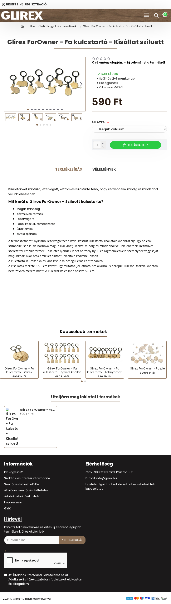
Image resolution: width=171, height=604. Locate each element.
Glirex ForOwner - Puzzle (147, 368)
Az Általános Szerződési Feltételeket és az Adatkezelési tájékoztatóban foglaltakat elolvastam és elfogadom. (45, 579)
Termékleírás (68, 169)
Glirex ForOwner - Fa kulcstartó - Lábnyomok (104, 370)
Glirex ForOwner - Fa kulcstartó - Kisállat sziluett (37, 410)
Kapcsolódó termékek (83, 331)
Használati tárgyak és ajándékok (53, 26)
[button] (8, 84)
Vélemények (104, 169)
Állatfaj (99, 122)
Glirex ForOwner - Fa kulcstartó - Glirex (19, 370)
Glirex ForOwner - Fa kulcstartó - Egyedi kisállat (62, 370)
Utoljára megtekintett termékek (85, 397)
